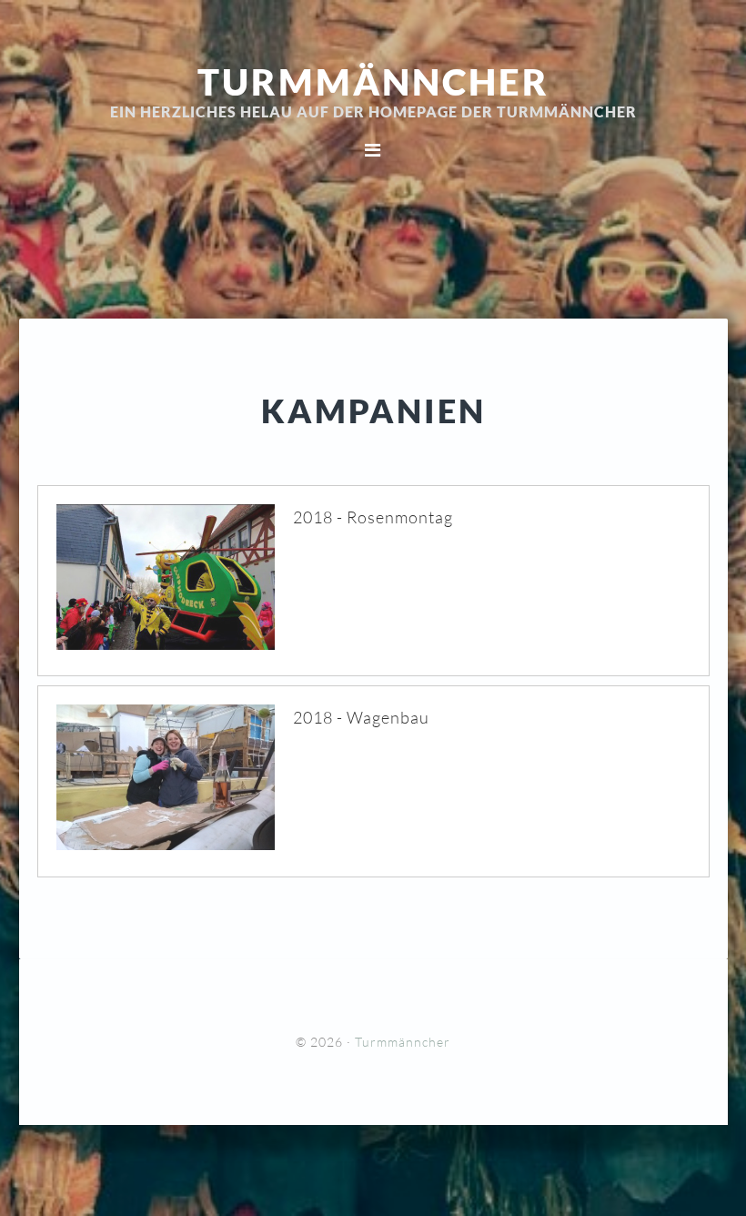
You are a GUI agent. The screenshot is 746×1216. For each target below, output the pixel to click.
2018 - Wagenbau (361, 717)
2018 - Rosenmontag (373, 517)
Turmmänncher (373, 82)
